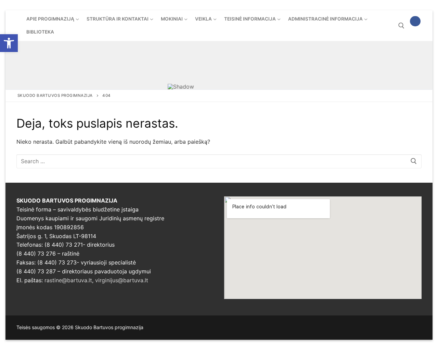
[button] (9, 43)
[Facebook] (415, 21)
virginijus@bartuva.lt (121, 280)
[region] (219, 65)
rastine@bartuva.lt (68, 280)
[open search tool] (401, 26)
